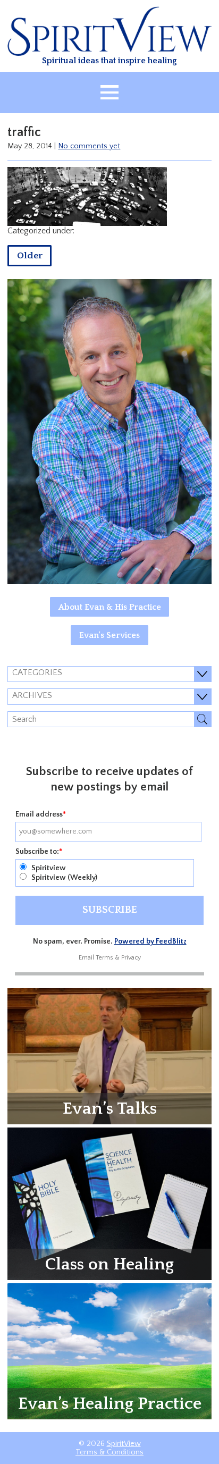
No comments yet (89, 146)
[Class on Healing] (109, 1203)
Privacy (131, 957)
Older (30, 255)
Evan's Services (109, 635)
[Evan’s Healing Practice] (109, 1350)
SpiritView (124, 1444)
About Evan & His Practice (109, 607)
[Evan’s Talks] (109, 1056)
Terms (104, 957)
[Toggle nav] (109, 92)
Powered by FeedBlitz (150, 941)
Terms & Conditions (109, 1452)
